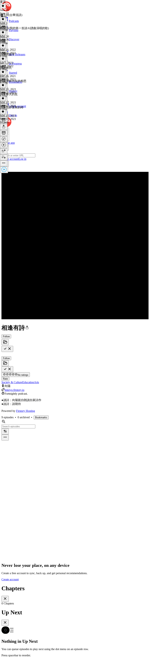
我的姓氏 (6, 67)
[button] (27, 327)
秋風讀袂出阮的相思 (13, 81)
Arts (36, 382)
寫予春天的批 (9, 94)
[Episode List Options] (5, 437)
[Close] (5, 599)
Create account (10, 579)
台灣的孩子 (7, 54)
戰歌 (3, 41)
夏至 (3, 1)
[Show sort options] (5, 431)
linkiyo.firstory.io (14, 390)
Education (28, 382)
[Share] (3, 127)
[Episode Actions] (3, 163)
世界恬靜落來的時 (11, 107)
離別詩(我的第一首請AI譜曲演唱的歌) (24, 28)
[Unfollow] (7, 349)
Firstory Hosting (25, 410)
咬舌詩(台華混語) (11, 15)
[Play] (4, 169)
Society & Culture (11, 382)
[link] (75, 139)
